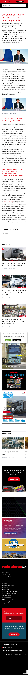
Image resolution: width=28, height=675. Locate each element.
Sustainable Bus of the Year (9, 593)
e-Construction (5, 589)
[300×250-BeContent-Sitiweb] (14, 528)
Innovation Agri (6, 602)
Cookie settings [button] (17, 340)
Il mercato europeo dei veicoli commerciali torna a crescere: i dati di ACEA (12, 453)
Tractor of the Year (6, 597)
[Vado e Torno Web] (6, 1)
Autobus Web (5, 579)
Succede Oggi (12, 457)
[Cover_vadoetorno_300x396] (14, 353)
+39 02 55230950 (7, 647)
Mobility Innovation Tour (8, 600)
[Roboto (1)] (14, 380)
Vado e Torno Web (6, 575)
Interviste (12, 297)
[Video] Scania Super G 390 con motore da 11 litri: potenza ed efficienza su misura (14, 264)
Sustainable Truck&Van (8, 577)
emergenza (16, 229)
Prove (11, 268)
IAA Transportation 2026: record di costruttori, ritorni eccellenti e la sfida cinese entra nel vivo (13, 321)
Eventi (11, 326)
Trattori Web (5, 587)
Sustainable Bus (6, 581)
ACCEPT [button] (8, 340)
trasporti (5, 233)
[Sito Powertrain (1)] (14, 507)
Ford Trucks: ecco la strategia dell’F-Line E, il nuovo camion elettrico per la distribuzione (14, 292)
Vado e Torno (5, 572)
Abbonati (20, 1)
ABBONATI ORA (14, 479)
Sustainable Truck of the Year (9, 591)
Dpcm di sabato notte (7, 148)
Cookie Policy (16, 337)
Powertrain (4, 583)
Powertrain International (8, 585)
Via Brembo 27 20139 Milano (10, 644)
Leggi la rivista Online (14, 618)
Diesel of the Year (6, 595)
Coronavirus (6, 229)
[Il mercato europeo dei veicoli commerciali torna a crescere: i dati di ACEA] (13, 443)
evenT (3, 604)
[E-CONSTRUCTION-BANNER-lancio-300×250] (14, 548)
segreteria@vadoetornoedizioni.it (12, 650)
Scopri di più (14, 634)
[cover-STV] (14, 407)
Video (14, 268)
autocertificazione (8, 201)
